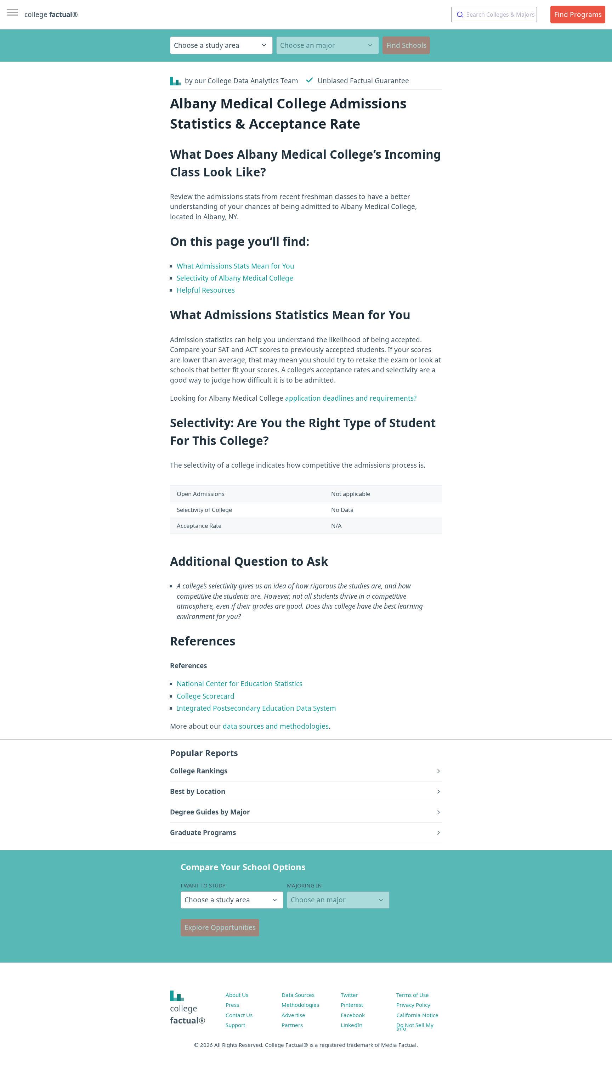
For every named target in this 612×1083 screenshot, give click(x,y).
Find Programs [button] (578, 14)
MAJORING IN (304, 885)
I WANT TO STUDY (203, 885)
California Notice (417, 1015)
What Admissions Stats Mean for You (235, 266)
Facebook (353, 1015)
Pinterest (352, 1004)
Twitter (349, 994)
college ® (51, 14)
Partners (292, 1024)
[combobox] (494, 14)
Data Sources (298, 994)
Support (235, 1024)
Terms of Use (412, 994)
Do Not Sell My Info (415, 1026)
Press (232, 1004)
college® (187, 1014)
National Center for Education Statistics (239, 683)
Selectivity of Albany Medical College (235, 278)
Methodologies (300, 1004)
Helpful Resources (206, 290)
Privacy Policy (413, 1004)
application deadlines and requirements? (350, 398)
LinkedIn (351, 1024)
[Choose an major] (327, 45)
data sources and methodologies (276, 726)
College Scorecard (205, 696)
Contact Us (239, 1015)
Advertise (293, 1015)
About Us (237, 994)
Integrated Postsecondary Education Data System (256, 708)
